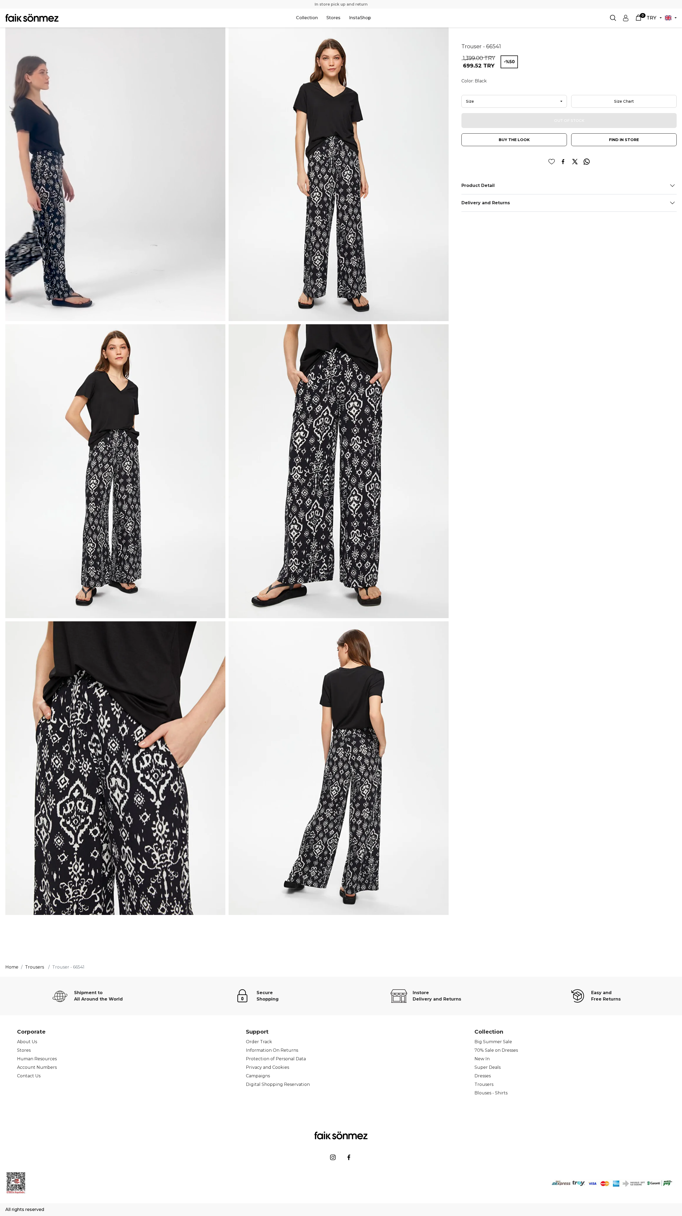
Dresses (482, 1075)
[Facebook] (349, 1157)
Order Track (259, 1041)
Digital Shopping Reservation (278, 1084)
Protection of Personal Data (276, 1058)
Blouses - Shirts (491, 1092)
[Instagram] (333, 1157)
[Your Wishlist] (551, 161)
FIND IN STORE (624, 139)
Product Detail (478, 185)
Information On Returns (272, 1050)
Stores (333, 17)
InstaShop (360, 17)
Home (11, 967)
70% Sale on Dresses (496, 1050)
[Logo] (32, 18)
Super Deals (487, 1067)
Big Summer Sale (493, 1041)
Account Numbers (37, 1067)
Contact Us (28, 1075)
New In (482, 1058)
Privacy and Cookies (267, 1067)
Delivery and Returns (485, 202)
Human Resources (37, 1058)
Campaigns (258, 1075)
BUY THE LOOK (514, 139)
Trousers (483, 1084)
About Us (27, 1041)
